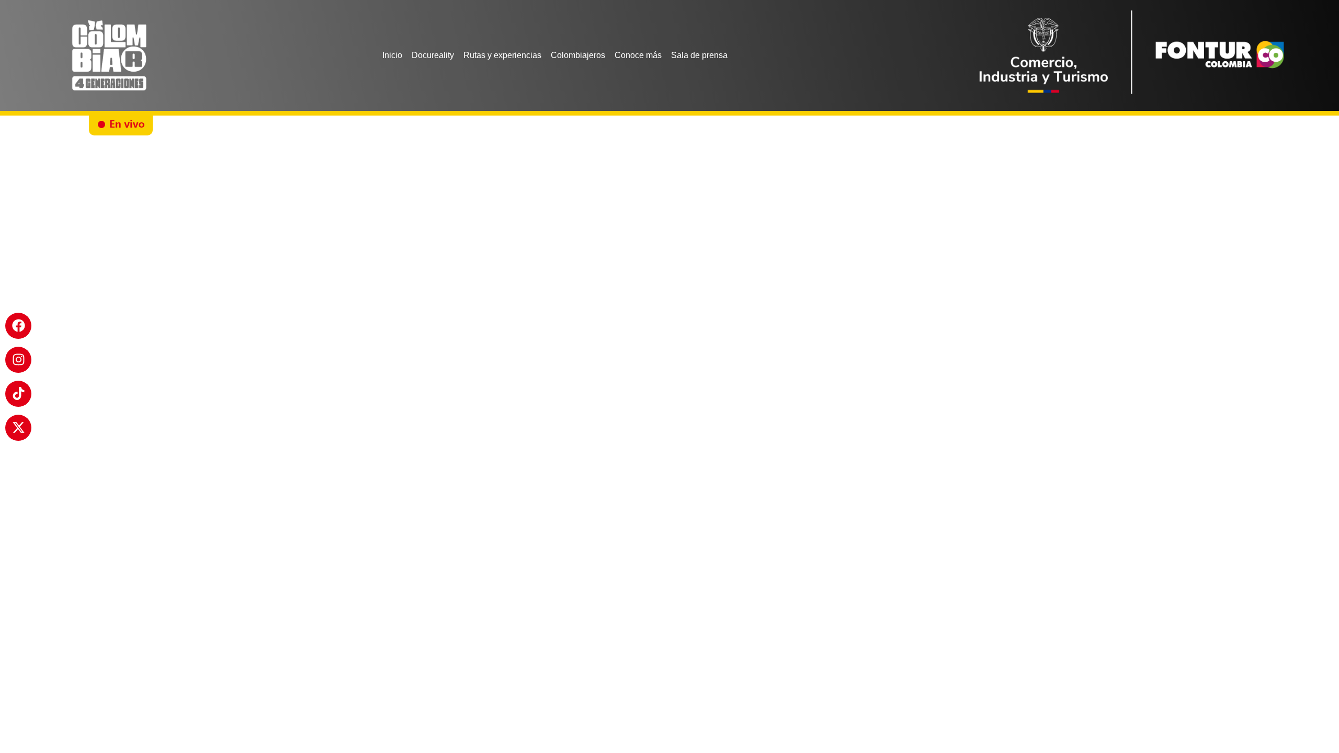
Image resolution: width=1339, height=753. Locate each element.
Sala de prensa (699, 55)
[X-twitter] (18, 428)
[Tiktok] (18, 394)
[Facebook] (18, 326)
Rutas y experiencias (502, 55)
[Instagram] (18, 360)
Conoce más (638, 55)
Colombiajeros (578, 55)
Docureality (433, 55)
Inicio (392, 55)
